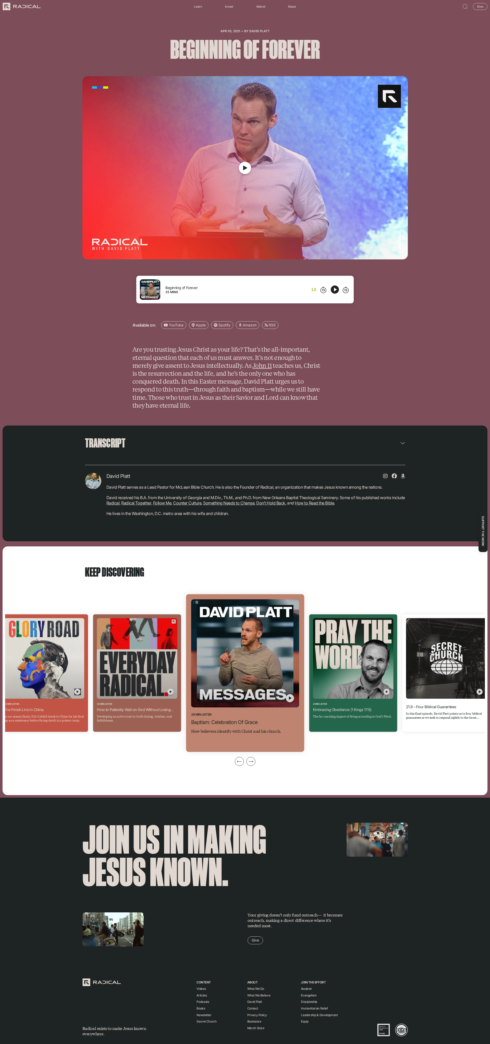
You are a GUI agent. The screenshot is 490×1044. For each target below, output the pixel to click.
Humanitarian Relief (314, 1008)
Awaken (306, 989)
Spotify (223, 325)
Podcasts (203, 1002)
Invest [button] (229, 6)
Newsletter (204, 1015)
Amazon (249, 325)
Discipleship (309, 1002)
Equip (304, 1021)
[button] (465, 6)
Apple (200, 325)
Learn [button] (198, 6)
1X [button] (313, 290)
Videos (201, 989)
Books (201, 1008)
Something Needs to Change (228, 503)
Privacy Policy (257, 1015)
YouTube (175, 325)
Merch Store (255, 1028)
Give (480, 6)
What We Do (255, 989)
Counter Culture (187, 503)
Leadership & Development (319, 1015)
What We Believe (259, 995)
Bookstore (254, 1021)
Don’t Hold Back (270, 503)
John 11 (262, 365)
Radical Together (136, 503)
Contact (252, 1008)
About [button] (292, 6)
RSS (272, 325)
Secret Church (206, 1021)
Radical (113, 503)
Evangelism (308, 995)
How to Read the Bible (314, 503)
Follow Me (162, 503)
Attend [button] (260, 6)
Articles (202, 995)
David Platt (259, 31)
